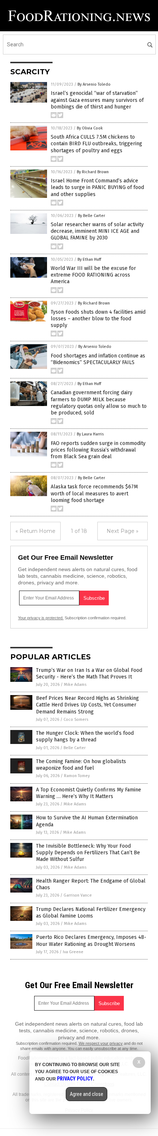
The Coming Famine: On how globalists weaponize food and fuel (81, 764)
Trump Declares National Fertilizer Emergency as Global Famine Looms (91, 912)
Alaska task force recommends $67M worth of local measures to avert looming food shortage (94, 493)
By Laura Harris (90, 434)
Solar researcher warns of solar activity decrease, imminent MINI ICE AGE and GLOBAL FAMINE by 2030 (97, 231)
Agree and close (86, 1094)
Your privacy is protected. (41, 618)
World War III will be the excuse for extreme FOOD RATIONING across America (93, 275)
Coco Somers (76, 719)
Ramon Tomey (77, 775)
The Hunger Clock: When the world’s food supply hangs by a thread (85, 736)
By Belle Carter (91, 215)
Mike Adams (75, 684)
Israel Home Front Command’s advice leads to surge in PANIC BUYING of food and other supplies (97, 187)
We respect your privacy (101, 1043)
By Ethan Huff (89, 259)
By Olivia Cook (90, 128)
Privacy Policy (75, 1079)
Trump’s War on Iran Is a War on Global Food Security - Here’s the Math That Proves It (89, 673)
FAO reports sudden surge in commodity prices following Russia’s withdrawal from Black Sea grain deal (98, 450)
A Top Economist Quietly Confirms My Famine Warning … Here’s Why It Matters (88, 793)
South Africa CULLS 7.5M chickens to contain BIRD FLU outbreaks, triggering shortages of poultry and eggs (96, 143)
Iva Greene (73, 952)
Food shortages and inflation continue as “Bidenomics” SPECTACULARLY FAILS (98, 359)
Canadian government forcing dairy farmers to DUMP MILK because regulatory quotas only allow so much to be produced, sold (99, 402)
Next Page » (123, 531)
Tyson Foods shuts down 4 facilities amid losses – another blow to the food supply (98, 318)
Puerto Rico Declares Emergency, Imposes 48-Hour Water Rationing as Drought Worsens (91, 940)
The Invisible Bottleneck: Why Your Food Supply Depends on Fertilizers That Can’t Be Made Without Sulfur (88, 852)
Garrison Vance (78, 895)
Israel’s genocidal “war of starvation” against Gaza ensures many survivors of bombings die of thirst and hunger (97, 100)
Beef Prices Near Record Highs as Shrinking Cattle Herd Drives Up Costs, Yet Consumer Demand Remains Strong (87, 705)
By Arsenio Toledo (94, 84)
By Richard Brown (93, 172)
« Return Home (35, 531)
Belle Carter (75, 747)
